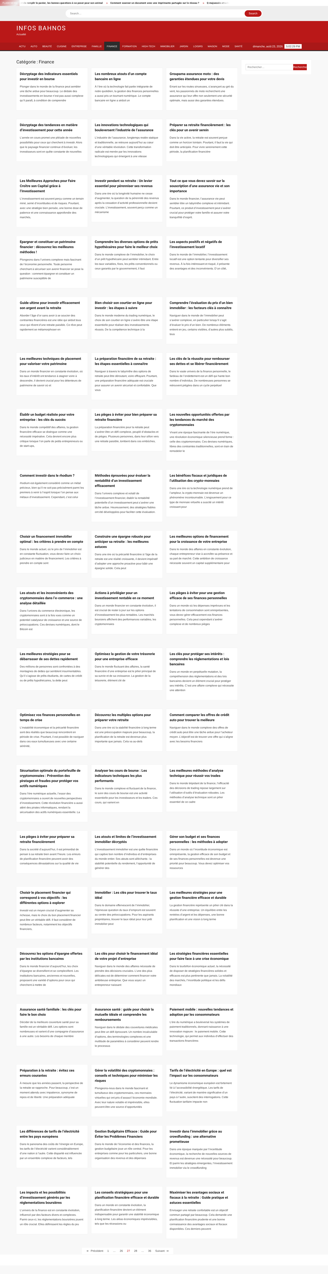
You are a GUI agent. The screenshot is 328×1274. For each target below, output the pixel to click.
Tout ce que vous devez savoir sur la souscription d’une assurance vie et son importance (200, 186)
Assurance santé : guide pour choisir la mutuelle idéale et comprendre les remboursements (124, 1014)
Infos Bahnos (41, 28)
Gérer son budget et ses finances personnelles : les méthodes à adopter (199, 839)
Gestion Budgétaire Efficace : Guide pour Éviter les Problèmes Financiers (126, 1134)
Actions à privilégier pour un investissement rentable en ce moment (124, 595)
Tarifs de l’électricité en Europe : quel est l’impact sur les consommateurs (201, 1073)
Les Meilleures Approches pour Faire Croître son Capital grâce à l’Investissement (48, 186)
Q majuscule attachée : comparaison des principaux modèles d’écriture (209, 3)
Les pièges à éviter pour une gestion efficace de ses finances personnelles (198, 595)
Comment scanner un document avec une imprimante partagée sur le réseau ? (117, 3)
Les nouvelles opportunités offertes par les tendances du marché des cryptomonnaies (199, 419)
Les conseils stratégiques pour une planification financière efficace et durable (127, 1195)
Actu (22, 46)
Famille (97, 46)
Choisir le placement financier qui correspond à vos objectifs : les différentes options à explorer (45, 897)
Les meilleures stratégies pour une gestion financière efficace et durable (198, 895)
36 (149, 1250)
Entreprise (79, 46)
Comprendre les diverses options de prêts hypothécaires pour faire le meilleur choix (126, 244)
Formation (129, 46)
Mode (225, 46)
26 (121, 1250)
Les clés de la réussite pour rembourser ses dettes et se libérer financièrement (200, 361)
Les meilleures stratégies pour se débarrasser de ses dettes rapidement (49, 656)
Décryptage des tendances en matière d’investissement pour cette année (49, 127)
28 (135, 1250)
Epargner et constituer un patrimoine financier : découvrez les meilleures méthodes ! (48, 247)
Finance (112, 46)
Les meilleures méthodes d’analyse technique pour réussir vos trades (196, 773)
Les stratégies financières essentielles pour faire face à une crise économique (199, 956)
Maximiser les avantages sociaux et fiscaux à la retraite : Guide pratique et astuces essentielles (199, 1197)
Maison (212, 46)
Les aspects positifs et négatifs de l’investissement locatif (196, 244)
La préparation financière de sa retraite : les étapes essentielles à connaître (125, 361)
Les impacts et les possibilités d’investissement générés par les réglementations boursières (45, 1197)
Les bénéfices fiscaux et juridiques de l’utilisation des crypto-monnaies (198, 478)
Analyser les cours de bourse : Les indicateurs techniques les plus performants (121, 775)
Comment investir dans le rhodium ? (47, 475)
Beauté (47, 46)
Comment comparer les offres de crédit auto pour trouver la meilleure (199, 717)
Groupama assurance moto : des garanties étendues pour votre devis (197, 76)
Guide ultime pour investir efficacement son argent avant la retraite (50, 305)
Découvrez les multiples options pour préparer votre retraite (123, 717)
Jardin (184, 46)
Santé (238, 46)
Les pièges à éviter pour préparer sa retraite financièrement (47, 839)
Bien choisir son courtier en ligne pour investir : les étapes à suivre (123, 305)
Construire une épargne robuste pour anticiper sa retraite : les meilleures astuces (123, 541)
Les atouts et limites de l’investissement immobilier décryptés (125, 839)
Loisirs (198, 46)
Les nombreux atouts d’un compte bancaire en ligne (121, 76)
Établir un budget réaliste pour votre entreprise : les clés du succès (47, 417)
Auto (34, 46)
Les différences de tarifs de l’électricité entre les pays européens (49, 1134)
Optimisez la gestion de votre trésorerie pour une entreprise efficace (125, 656)
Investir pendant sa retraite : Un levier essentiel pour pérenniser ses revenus (124, 183)
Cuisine (61, 46)
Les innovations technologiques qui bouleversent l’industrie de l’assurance (124, 127)
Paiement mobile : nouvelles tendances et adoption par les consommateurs (201, 1012)
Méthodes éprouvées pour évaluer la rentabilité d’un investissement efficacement (122, 480)
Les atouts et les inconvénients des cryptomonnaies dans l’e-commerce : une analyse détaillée (51, 598)
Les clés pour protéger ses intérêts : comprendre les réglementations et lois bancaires (199, 659)
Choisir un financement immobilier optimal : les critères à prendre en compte (51, 539)
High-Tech (148, 46)
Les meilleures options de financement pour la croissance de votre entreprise (199, 539)
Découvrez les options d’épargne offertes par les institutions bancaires (51, 956)
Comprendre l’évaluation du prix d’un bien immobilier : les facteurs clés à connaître (201, 305)
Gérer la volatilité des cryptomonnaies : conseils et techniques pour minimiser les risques (126, 1075)
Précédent (97, 1250)
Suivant (160, 1250)
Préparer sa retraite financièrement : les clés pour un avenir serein (200, 127)
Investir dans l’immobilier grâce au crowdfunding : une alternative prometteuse (196, 1136)
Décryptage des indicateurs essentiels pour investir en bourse (49, 76)
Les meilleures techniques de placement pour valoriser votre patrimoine (50, 361)
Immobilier (167, 46)
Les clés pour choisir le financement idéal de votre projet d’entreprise (126, 956)
